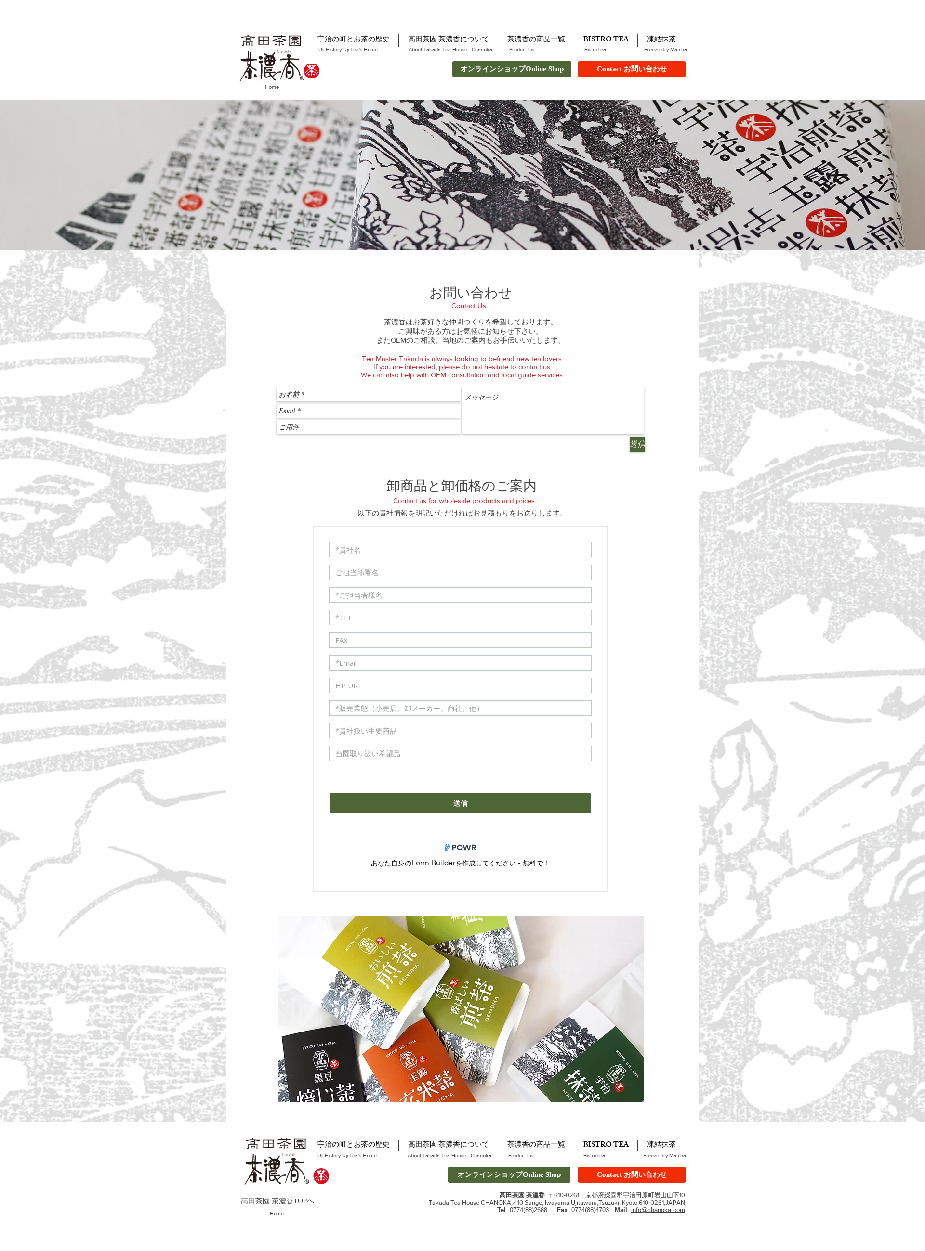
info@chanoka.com (658, 1209)
